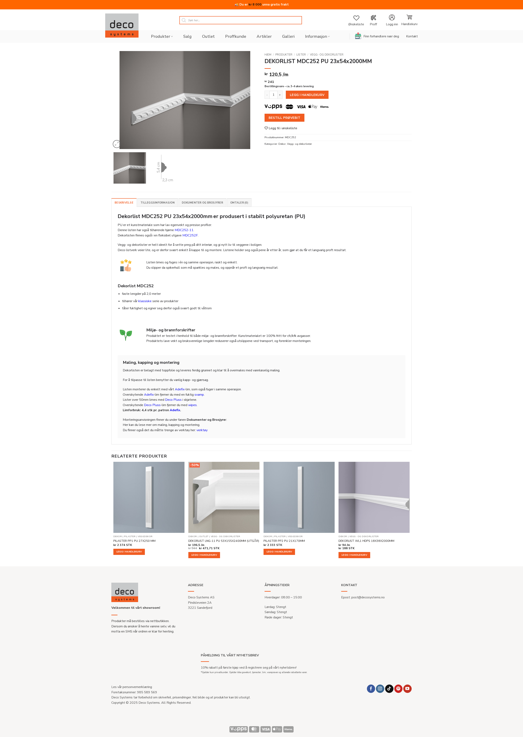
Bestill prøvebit (284, 118)
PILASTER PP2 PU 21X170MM (284, 541)
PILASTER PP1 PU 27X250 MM (134, 541)
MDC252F (190, 235)
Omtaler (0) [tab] (239, 203)
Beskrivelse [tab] (124, 203)
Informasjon (316, 36)
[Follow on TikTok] (389, 689)
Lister (301, 55)
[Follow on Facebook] (371, 689)
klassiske (145, 301)
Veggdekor (145, 536)
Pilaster (129, 536)
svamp (199, 394)
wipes (192, 405)
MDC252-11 (184, 230)
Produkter (160, 36)
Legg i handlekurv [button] (129, 551)
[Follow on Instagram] (380, 689)
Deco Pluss (173, 399)
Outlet (208, 36)
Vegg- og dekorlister (326, 55)
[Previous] (119, 100)
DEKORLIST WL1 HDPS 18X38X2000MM (366, 541)
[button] (392, 20)
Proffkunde (235, 36)
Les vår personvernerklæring (131, 687)
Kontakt (412, 36)
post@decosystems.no (368, 597)
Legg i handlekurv (307, 95)
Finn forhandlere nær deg (381, 36)
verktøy (202, 430)
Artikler (264, 36)
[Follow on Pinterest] (398, 689)
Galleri (288, 36)
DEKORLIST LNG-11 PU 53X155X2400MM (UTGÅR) (223, 541)
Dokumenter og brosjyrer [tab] (202, 203)
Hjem (268, 55)
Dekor (282, 144)
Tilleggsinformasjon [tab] (158, 203)
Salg (187, 36)
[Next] (250, 100)
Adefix (179, 389)
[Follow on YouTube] (407, 689)
